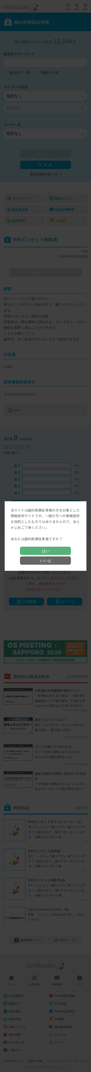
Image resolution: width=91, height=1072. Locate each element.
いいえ (45, 560)
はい (46, 551)
